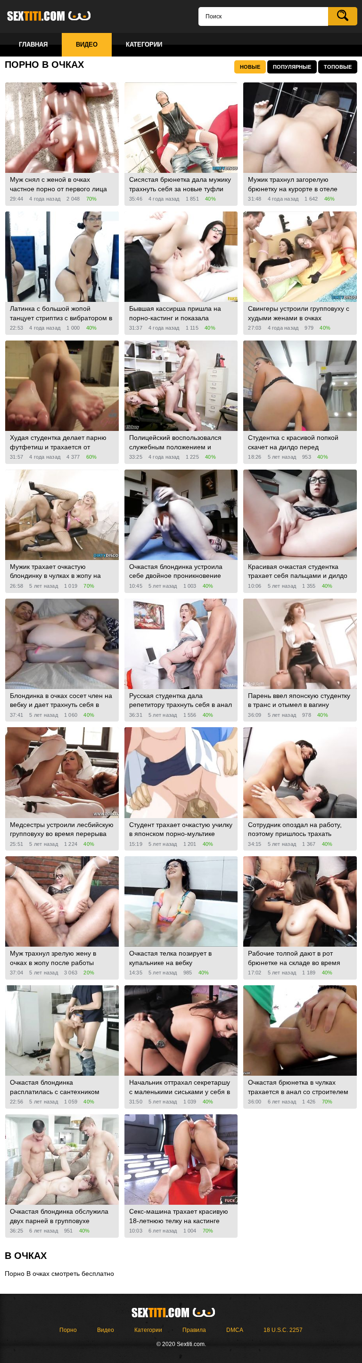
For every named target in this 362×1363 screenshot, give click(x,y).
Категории (148, 1330)
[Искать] (342, 16)
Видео (105, 1330)
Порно (68, 1330)
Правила (194, 1330)
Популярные (292, 67)
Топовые (338, 67)
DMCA (234, 1330)
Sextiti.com (56, 16)
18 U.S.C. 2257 (283, 1330)
